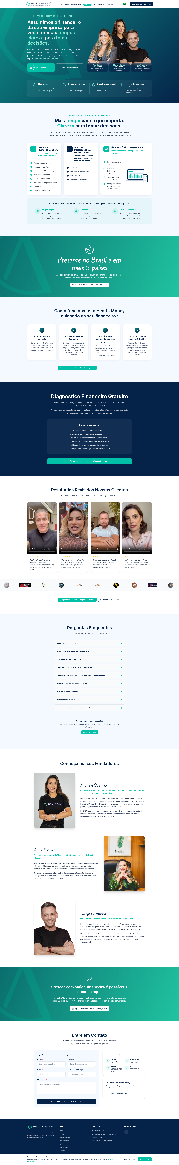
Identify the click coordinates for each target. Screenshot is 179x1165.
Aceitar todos (145, 1159)
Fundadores (102, 4)
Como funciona (76, 4)
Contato (110, 4)
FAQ (95, 4)
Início (61, 4)
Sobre (67, 4)
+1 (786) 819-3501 (98, 1131)
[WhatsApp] (126, 1132)
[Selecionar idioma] (125, 4)
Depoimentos (87, 4)
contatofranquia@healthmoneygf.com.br (105, 1134)
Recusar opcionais (128, 1159)
